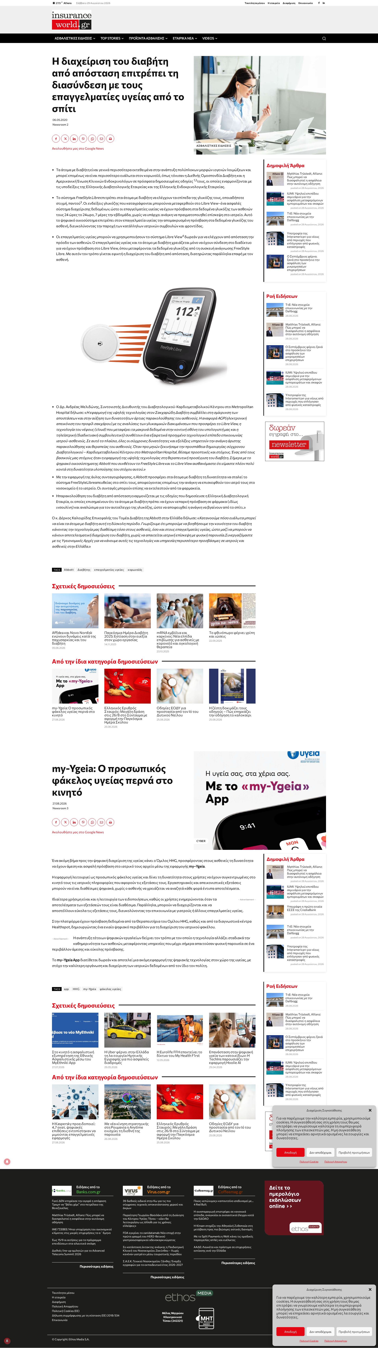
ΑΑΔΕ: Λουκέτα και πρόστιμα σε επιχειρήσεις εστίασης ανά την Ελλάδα (222, 1248)
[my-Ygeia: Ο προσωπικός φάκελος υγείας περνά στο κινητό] (75, 686)
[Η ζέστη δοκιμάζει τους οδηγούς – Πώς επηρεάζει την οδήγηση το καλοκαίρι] (232, 686)
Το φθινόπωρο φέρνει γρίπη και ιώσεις (232, 634)
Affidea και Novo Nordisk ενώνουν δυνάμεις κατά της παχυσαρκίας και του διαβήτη (74, 637)
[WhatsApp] (92, 139)
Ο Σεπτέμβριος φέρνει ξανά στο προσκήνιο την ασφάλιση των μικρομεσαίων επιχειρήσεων (303, 262)
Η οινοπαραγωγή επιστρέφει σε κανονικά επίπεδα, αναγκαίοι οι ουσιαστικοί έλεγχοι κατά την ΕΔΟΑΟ (224, 1215)
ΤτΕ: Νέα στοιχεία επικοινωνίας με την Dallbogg (300, 217)
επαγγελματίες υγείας (109, 569)
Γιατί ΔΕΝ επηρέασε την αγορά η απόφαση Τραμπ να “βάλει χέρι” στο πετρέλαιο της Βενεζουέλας (79, 1204)
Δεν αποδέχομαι (320, 1331)
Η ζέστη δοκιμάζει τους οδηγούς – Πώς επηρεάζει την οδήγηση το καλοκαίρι (230, 711)
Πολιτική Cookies (309, 1340)
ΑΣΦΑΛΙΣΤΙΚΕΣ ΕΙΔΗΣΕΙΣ (213, 145)
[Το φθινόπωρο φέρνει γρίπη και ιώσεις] (232, 610)
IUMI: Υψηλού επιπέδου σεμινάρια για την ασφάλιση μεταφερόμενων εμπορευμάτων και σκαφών (305, 198)
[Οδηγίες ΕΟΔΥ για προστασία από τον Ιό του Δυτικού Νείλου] (180, 686)
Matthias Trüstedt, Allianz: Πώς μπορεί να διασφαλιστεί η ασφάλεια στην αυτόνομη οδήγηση (304, 178)
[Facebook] (319, 3)
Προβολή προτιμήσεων (354, 1331)
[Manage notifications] (7, 1341)
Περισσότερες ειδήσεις (96, 1266)
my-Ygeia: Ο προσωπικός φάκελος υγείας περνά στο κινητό (73, 711)
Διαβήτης (84, 569)
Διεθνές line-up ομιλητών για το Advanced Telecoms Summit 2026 (78, 1252)
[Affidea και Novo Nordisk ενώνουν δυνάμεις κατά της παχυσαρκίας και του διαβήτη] (75, 610)
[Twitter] (65, 139)
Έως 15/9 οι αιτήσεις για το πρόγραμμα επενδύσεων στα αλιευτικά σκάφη (76, 1241)
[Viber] (83, 139)
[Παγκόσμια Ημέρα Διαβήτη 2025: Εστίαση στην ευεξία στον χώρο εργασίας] (127, 610)
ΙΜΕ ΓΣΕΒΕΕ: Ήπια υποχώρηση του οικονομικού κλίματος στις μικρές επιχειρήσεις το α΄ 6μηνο (82, 1231)
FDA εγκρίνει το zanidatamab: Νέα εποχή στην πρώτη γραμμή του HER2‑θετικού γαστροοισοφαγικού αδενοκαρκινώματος (152, 1236)
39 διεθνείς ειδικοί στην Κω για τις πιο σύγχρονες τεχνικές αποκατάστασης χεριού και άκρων (153, 1204)
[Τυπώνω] (110, 139)
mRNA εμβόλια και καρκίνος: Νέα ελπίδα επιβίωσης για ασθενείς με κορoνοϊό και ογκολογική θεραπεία (178, 639)
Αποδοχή (290, 1331)
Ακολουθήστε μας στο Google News (78, 148)
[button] (370, 1289)
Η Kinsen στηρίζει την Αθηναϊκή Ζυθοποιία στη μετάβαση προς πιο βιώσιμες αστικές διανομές (223, 1227)
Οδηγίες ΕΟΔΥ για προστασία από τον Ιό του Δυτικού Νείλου (177, 711)
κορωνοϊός (135, 569)
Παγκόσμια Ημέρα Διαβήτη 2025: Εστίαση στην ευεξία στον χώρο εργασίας (126, 636)
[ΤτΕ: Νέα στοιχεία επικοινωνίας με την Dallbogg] (275, 310)
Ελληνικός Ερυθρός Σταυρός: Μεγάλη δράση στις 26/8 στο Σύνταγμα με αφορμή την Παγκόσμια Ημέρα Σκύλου (125, 715)
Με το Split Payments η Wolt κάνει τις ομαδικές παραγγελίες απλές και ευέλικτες (223, 1238)
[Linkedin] (323, 3)
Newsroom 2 (60, 124)
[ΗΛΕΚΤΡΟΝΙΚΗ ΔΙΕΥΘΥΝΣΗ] (101, 139)
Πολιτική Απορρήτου (335, 1340)
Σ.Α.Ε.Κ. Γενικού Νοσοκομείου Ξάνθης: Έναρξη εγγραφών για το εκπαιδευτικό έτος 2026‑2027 (153, 1262)
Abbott (69, 569)
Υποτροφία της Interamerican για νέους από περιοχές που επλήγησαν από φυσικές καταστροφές (303, 239)
